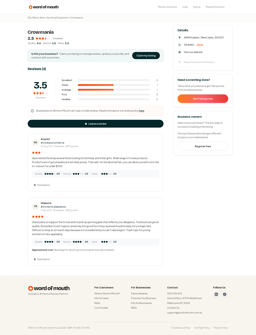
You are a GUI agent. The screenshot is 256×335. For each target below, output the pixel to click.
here (141, 110)
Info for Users (101, 298)
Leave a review (97, 123)
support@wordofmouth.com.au (184, 312)
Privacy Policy (221, 327)
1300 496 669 (174, 293)
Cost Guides (101, 307)
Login (185, 7)
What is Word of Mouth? (107, 293)
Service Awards (139, 293)
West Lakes (38, 17)
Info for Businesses (141, 303)
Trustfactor (43, 185)
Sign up (197, 7)
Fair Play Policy (202, 327)
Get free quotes (203, 98)
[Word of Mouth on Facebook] (225, 294)
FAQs (97, 303)
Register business (215, 7)
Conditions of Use (180, 327)
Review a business (167, 7)
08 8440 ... (193, 44)
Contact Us (173, 307)
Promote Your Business (143, 298)
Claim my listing (146, 55)
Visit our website (193, 52)
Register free (203, 146)
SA (29, 17)
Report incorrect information (199, 62)
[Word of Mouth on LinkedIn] (216, 294)
